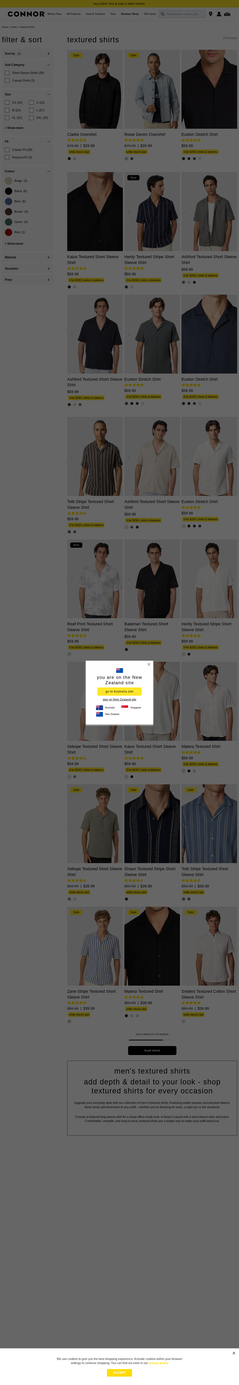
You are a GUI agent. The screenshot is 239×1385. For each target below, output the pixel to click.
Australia (110, 707)
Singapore (135, 707)
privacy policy (158, 1363)
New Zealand (112, 714)
